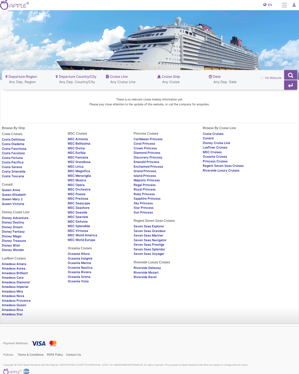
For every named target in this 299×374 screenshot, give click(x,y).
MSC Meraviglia (79, 176)
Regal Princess (145, 185)
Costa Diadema (13, 144)
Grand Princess (145, 171)
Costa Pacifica (13, 162)
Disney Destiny (13, 222)
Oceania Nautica (80, 268)
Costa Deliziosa (13, 139)
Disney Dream (12, 227)
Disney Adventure (15, 218)
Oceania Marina (79, 263)
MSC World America (82, 235)
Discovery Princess (148, 157)
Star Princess (144, 208)
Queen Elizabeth (14, 195)
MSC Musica (77, 180)
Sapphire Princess (147, 198)
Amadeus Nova (13, 296)
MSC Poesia (76, 194)
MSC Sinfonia (78, 221)
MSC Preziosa (78, 198)
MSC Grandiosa (79, 162)
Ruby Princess (144, 194)
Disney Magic (12, 236)
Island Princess (145, 176)
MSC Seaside (77, 212)
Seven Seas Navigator (150, 240)
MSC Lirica (76, 166)
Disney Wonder (13, 250)
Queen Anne (11, 190)
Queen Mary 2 (12, 199)
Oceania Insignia (80, 258)
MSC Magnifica (79, 171)
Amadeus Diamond (15, 282)
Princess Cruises (215, 161)
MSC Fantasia (78, 157)
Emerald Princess (146, 162)
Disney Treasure (14, 241)
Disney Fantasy (13, 231)
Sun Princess (143, 212)
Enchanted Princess (148, 166)
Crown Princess (145, 148)
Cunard (208, 138)
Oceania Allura (79, 254)
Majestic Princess (147, 180)
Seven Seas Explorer (149, 226)
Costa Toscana (13, 176)
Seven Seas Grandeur (150, 231)
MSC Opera (76, 185)
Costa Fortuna (12, 158)
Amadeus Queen (14, 305)
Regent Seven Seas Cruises (223, 166)
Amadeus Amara (14, 264)
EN (269, 5)
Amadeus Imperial (15, 287)
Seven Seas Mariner (148, 235)
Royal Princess (145, 189)
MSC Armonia (78, 139)
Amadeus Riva (12, 310)
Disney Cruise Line (216, 143)
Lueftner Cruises (215, 147)
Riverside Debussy (147, 268)
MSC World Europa (81, 240)
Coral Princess (144, 143)
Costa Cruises (213, 134)
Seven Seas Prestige (149, 244)
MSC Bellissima (79, 143)
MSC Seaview (78, 217)
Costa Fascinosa (14, 149)
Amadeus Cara (13, 277)
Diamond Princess (147, 153)
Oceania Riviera (79, 272)
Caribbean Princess (148, 139)
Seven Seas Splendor (149, 249)
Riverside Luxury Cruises (221, 170)
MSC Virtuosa (78, 231)
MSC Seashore (78, 208)
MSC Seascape (79, 203)
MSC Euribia (77, 153)
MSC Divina (76, 148)
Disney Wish (11, 245)
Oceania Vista (78, 281)
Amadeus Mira (12, 291)
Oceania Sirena (79, 277)
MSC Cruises (212, 152)
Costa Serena (12, 167)
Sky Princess (143, 203)
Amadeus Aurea (13, 268)
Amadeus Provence (16, 300)
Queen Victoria (13, 204)
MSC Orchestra (79, 189)
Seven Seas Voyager (149, 254)
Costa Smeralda (13, 171)
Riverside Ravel (145, 277)
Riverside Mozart (146, 272)
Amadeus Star (12, 314)
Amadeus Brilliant (15, 273)
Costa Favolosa (13, 153)
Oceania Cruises (215, 156)
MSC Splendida (79, 226)
